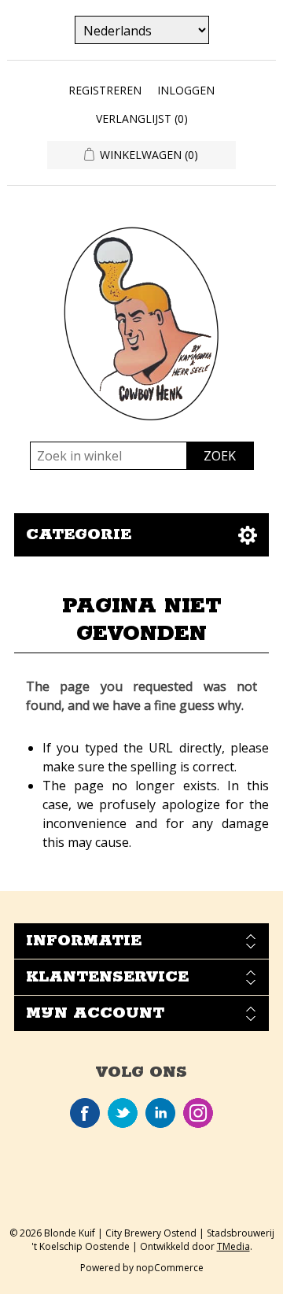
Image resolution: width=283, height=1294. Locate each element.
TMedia (233, 1246)
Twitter (123, 1113)
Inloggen (186, 90)
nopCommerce (170, 1267)
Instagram (198, 1113)
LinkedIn (160, 1113)
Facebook (85, 1113)
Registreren (105, 90)
